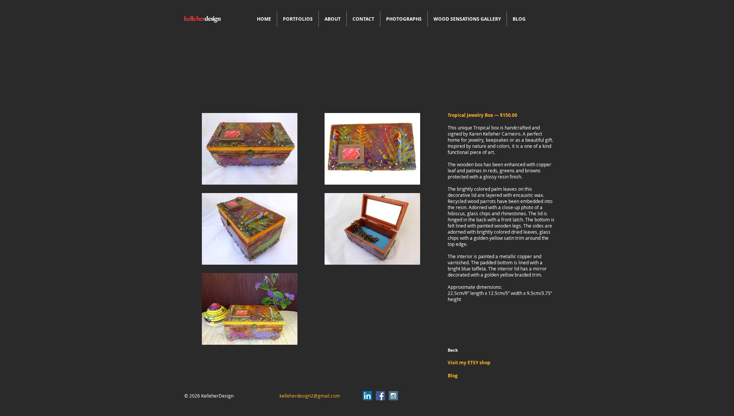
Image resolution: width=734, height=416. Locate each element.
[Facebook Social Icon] (380, 395)
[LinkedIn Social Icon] (367, 395)
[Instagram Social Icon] (393, 395)
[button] (297, 19)
